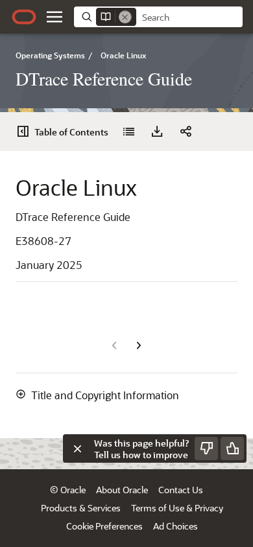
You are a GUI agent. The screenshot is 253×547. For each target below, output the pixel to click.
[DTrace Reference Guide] (128, 131)
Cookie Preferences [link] (104, 525)
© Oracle (68, 489)
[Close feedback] (77, 448)
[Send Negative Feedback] (206, 448)
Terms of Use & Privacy (177, 507)
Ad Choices (175, 525)
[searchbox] (189, 17)
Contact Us (180, 489)
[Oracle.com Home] (24, 16)
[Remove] (125, 17)
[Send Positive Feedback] (232, 448)
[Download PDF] (157, 131)
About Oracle (122, 489)
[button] (54, 17)
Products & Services (81, 507)
